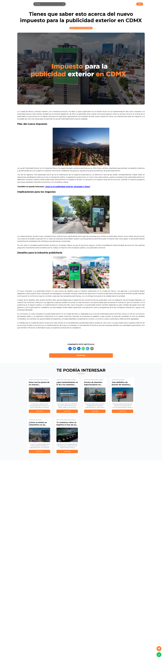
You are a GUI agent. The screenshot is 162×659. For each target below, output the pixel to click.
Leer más (39, 411)
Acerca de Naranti (103, 4)
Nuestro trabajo (117, 4)
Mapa (139, 4)
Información (130, 4)
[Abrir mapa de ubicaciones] (159, 648)
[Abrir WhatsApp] (159, 654)
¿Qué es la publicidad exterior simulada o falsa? (67, 187)
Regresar (81, 355)
